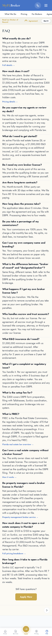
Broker (11, 5)
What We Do (10, 14)
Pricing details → (10, 101)
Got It (46, 21)
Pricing (24, 14)
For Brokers (37, 14)
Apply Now (26, 597)
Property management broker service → (20, 517)
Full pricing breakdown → (14, 553)
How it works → (9, 477)
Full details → (8, 65)
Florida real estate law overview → (18, 444)
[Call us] (38, 5)
